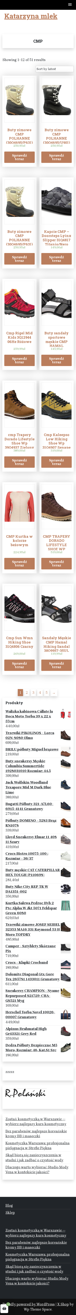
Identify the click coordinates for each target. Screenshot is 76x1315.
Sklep (10, 1212)
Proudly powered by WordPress (29, 1304)
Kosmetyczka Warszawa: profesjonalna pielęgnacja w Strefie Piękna (37, 1145)
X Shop (63, 1304)
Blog (9, 1205)
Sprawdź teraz (19, 157)
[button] (70, 5)
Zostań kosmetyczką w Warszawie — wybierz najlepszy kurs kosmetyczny (35, 1121)
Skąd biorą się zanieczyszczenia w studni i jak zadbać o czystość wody (34, 1157)
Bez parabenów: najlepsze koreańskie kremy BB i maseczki (36, 1133)
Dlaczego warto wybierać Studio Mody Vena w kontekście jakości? (36, 1169)
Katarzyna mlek (30, 16)
